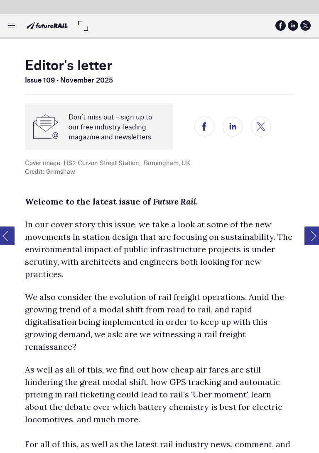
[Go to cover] (47, 25)
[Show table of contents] (11, 25)
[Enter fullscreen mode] (82, 25)
